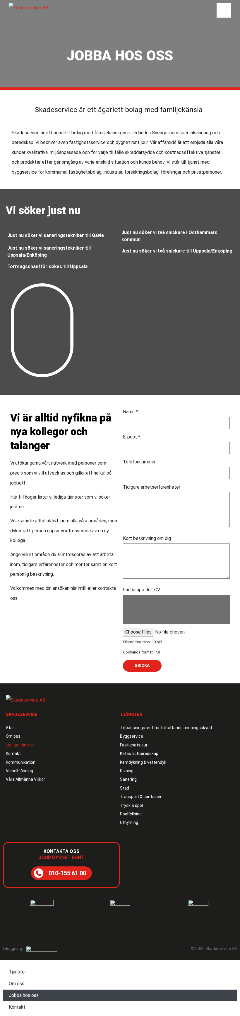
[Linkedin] (22, 931)
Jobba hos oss (24, 995)
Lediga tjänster (20, 745)
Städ (124, 788)
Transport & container (141, 796)
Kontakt (13, 753)
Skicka (142, 665)
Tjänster (17, 972)
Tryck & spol (131, 805)
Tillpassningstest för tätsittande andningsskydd (166, 727)
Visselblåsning (19, 770)
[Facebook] (10, 931)
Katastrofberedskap (139, 753)
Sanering (128, 779)
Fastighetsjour (134, 745)
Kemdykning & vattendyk (143, 762)
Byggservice (131, 736)
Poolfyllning (131, 814)
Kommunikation (20, 762)
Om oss (13, 736)
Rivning (126, 770)
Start (11, 727)
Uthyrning (129, 822)
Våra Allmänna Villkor (25, 779)
